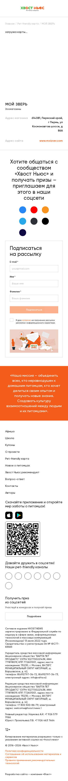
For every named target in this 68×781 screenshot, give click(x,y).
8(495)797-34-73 (48, 674)
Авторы (10, 492)
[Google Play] (18, 515)
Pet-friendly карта (17, 458)
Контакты (11, 486)
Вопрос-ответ (15, 479)
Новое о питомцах (17, 465)
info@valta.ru (38, 677)
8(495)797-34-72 (27, 674)
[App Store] (9, 515)
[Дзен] (34, 221)
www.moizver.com (51, 140)
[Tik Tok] (45, 221)
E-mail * (14, 262)
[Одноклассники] (45, 209)
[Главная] (33, 8)
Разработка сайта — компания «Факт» (28, 774)
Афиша (9, 431)
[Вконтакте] (22, 209)
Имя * (12, 277)
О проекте (12, 451)
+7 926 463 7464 (45, 720)
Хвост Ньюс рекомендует (22, 472)
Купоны (10, 445)
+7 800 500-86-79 (27, 705)
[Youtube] (34, 209)
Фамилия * (15, 291)
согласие (26, 320)
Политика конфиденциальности (24, 751)
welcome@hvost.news (27, 708)
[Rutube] (22, 232)
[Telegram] (22, 221)
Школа (9, 438)
